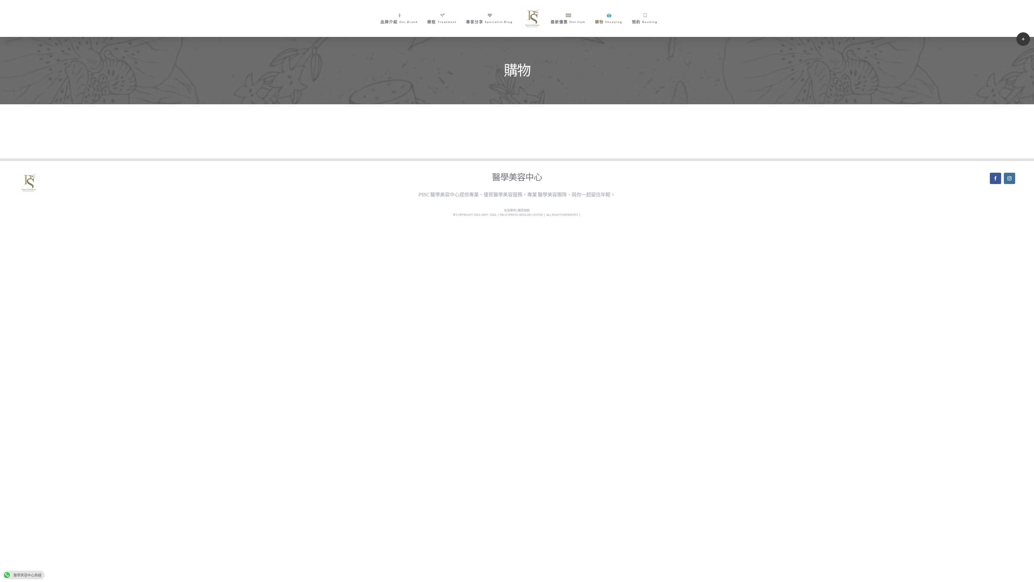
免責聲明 (510, 210)
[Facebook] (995, 178)
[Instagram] (1009, 178)
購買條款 (524, 210)
